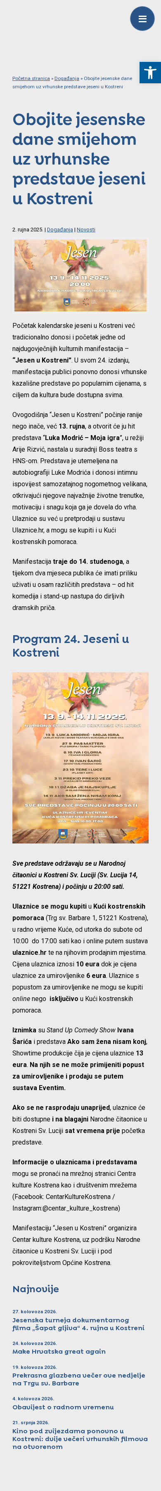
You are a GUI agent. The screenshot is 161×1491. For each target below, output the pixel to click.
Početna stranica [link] (31, 78)
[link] (150, 72)
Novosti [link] (86, 229)
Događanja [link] (66, 78)
